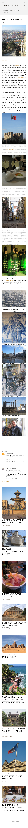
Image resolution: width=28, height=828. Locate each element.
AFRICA (23, 9)
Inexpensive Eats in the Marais (12, 595)
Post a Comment (6, 481)
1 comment (7, 556)
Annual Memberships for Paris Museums (13, 521)
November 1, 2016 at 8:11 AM (11, 478)
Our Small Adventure (12, 446)
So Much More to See (13, 5)
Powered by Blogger (15, 821)
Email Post (7, 444)
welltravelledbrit (10, 468)
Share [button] (3, 444)
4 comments (7, 525)
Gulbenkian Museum (19, 77)
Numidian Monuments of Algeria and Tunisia (14, 626)
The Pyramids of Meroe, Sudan (10, 655)
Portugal (18, 446)
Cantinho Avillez (12, 151)
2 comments (7, 599)
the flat (17, 65)
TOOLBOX (5, 12)
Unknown (8, 453)
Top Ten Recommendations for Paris (12, 776)
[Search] (25, 2)
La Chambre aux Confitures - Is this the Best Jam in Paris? (13, 808)
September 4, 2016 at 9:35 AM (12, 464)
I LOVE (19, 10)
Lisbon (6, 446)
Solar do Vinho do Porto (8, 280)
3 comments (7, 781)
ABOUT (4, 9)
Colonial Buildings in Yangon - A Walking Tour (13, 731)
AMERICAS (5, 10)
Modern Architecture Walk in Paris (12, 552)
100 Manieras (11, 149)
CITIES (14, 10)
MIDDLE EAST (16, 9)
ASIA (11, 10)
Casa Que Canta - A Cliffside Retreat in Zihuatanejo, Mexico (13, 700)
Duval (7, 149)
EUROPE (9, 9)
